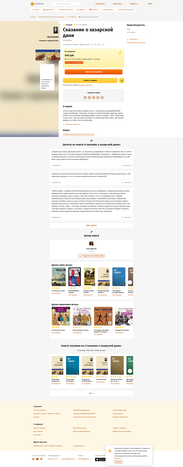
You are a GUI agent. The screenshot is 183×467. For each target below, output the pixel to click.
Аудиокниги (49, 10)
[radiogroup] (93, 98)
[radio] (85, 97)
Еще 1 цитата (91, 225)
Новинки (82, 10)
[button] (130, 282)
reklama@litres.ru (84, 459)
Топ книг (95, 10)
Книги (37, 10)
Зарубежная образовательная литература (78, 135)
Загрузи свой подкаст (126, 10)
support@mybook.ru (68, 459)
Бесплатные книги (66, 10)
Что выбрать (100, 4)
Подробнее (117, 458)
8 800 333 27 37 (53, 459)
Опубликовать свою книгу (136, 43)
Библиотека (117, 4)
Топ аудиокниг (108, 10)
